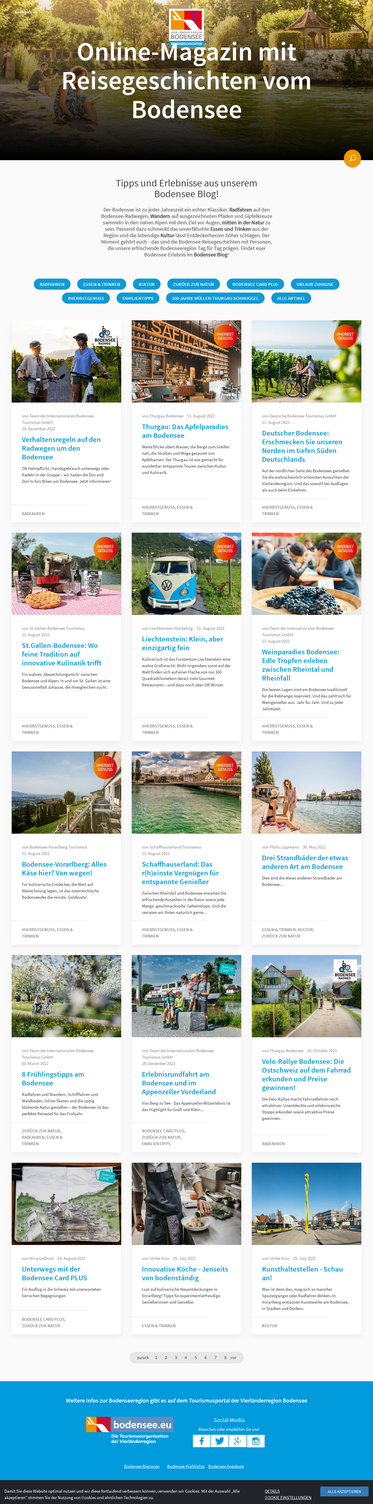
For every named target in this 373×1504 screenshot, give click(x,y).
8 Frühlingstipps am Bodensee (53, 1078)
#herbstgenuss (86, 298)
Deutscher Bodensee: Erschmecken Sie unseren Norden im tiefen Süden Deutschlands (302, 446)
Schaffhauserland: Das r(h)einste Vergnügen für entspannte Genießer (180, 872)
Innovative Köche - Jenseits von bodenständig (185, 1273)
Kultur (147, 284)
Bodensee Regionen (142, 1466)
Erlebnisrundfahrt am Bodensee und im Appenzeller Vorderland (179, 1082)
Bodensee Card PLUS (255, 284)
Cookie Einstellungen (288, 1497)
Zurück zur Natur (193, 284)
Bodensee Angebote (226, 1466)
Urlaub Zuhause (315, 284)
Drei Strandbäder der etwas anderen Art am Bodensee (305, 862)
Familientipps (138, 298)
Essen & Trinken (101, 284)
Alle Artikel (291, 298)
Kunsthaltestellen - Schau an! (302, 1273)
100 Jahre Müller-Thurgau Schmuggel (215, 298)
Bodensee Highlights (186, 1466)
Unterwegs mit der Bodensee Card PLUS (54, 1273)
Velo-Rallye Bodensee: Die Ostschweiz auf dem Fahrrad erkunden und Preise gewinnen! (306, 1074)
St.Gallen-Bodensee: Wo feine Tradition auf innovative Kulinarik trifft (61, 654)
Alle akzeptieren (344, 1491)
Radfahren (52, 284)
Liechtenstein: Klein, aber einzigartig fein (182, 643)
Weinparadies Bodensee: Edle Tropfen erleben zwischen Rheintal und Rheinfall (300, 665)
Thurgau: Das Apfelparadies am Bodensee (185, 431)
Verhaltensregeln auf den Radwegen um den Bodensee (61, 448)
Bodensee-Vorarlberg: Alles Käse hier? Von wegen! (64, 868)
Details (272, 1491)
